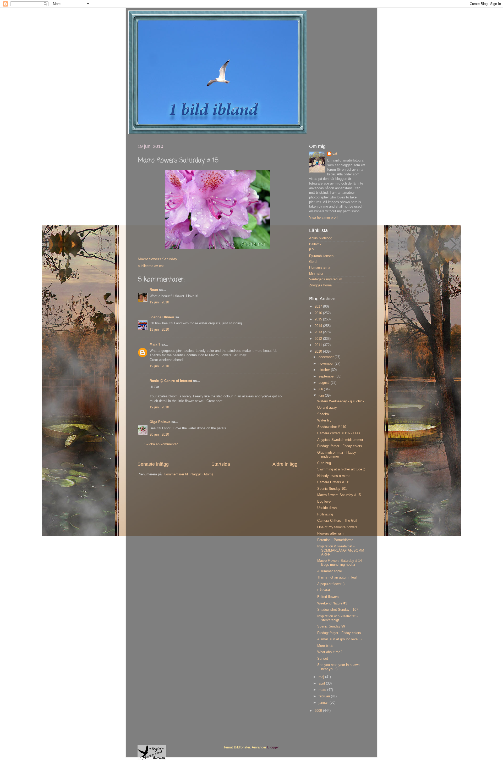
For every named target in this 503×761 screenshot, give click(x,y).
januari (324, 702)
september (327, 376)
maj (322, 677)
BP (311, 250)
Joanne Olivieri (162, 317)
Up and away (327, 407)
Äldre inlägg (284, 464)
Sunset (322, 658)
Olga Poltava (160, 422)
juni (322, 395)
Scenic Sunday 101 (332, 489)
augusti (325, 383)
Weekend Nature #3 (332, 603)
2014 (319, 326)
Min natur (316, 273)
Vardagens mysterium (325, 279)
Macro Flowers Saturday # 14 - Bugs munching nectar (340, 562)
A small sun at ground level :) (339, 639)
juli (321, 389)
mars (323, 690)
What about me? (329, 652)
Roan (154, 290)
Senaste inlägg (153, 464)
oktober (325, 370)
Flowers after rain (330, 533)
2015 (319, 319)
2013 (319, 332)
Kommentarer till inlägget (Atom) (188, 474)
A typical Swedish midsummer (340, 440)
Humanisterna (319, 267)
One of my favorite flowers (337, 527)
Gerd (312, 262)
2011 (319, 345)
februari (325, 696)
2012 (319, 339)
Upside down (327, 508)
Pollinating (325, 514)
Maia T (155, 344)
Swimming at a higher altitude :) (341, 469)
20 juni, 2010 (159, 434)
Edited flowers (328, 597)
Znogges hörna (320, 285)
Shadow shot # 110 (331, 427)
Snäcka (323, 414)
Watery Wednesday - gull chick (340, 401)
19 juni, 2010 (159, 302)
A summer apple (329, 571)
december (327, 357)
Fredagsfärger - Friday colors (339, 633)
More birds (325, 646)
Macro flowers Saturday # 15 (339, 495)
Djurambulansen (321, 256)
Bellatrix (315, 244)
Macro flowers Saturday (157, 259)
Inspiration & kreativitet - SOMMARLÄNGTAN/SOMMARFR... (340, 550)
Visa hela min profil (323, 217)
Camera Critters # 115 (333, 482)
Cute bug (324, 463)
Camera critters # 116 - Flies (338, 433)
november (327, 363)
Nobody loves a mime (333, 476)
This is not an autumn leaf (337, 577)
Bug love (324, 501)
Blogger (272, 747)
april (322, 683)
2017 (319, 306)
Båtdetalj (324, 590)
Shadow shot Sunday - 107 (337, 610)
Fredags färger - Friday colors (339, 446)
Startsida (220, 464)
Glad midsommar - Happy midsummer (336, 454)
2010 (319, 351)
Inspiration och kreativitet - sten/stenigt (337, 618)
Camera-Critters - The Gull (337, 521)
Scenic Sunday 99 (331, 626)
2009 (319, 711)
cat (334, 153)
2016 (319, 313)
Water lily (324, 420)
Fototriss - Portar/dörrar (335, 540)
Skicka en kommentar (161, 444)
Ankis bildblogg (320, 238)
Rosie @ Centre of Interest (171, 381)
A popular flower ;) (331, 584)
